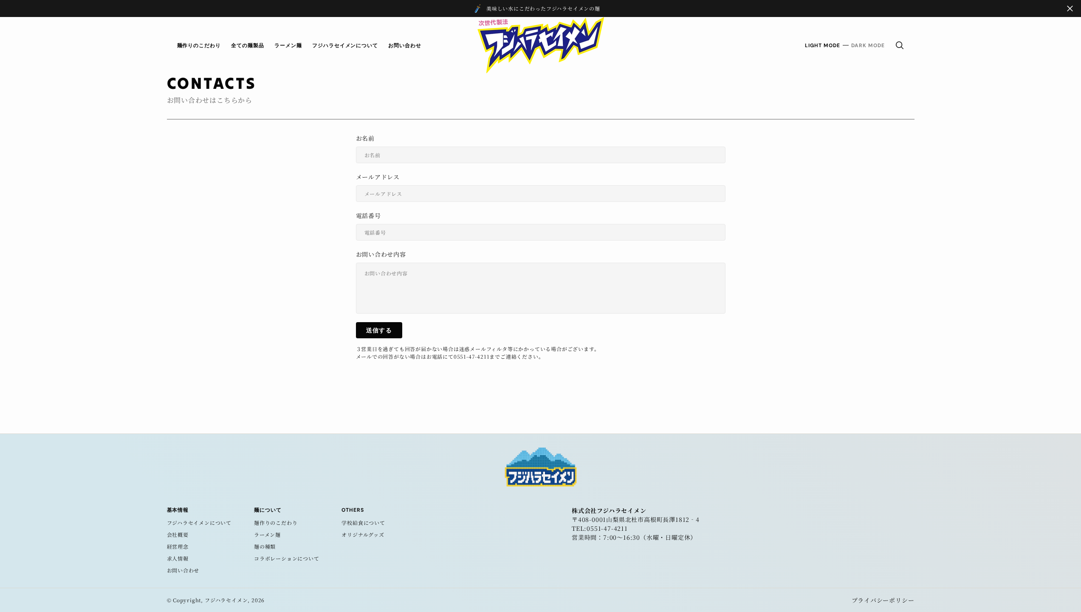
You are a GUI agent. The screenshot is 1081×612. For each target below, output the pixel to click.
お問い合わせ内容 (381, 254)
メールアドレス (378, 177)
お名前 (365, 138)
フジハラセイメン (226, 600)
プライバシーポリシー (883, 600)
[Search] (899, 45)
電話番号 (368, 215)
